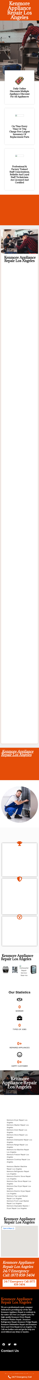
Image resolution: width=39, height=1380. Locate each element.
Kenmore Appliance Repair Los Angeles (17, 753)
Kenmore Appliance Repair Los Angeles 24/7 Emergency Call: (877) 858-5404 (18, 1268)
